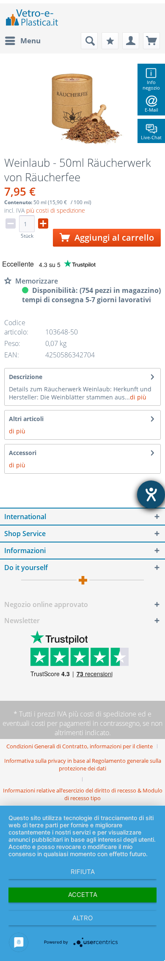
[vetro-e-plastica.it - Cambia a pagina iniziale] (32, 18)
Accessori (22, 453)
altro (82, 918)
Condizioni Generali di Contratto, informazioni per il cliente (79, 746)
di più (138, 397)
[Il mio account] (130, 40)
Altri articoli (26, 419)
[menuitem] (22, 40)
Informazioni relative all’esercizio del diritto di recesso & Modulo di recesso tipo (82, 794)
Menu (30, 40)
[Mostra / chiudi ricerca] (89, 40)
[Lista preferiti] (110, 40)
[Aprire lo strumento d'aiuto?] (151, 494)
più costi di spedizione (55, 210)
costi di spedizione (108, 714)
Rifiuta (83, 872)
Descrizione (25, 377)
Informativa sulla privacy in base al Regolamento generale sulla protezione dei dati (82, 764)
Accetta (82, 895)
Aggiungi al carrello (113, 237)
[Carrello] (151, 40)
